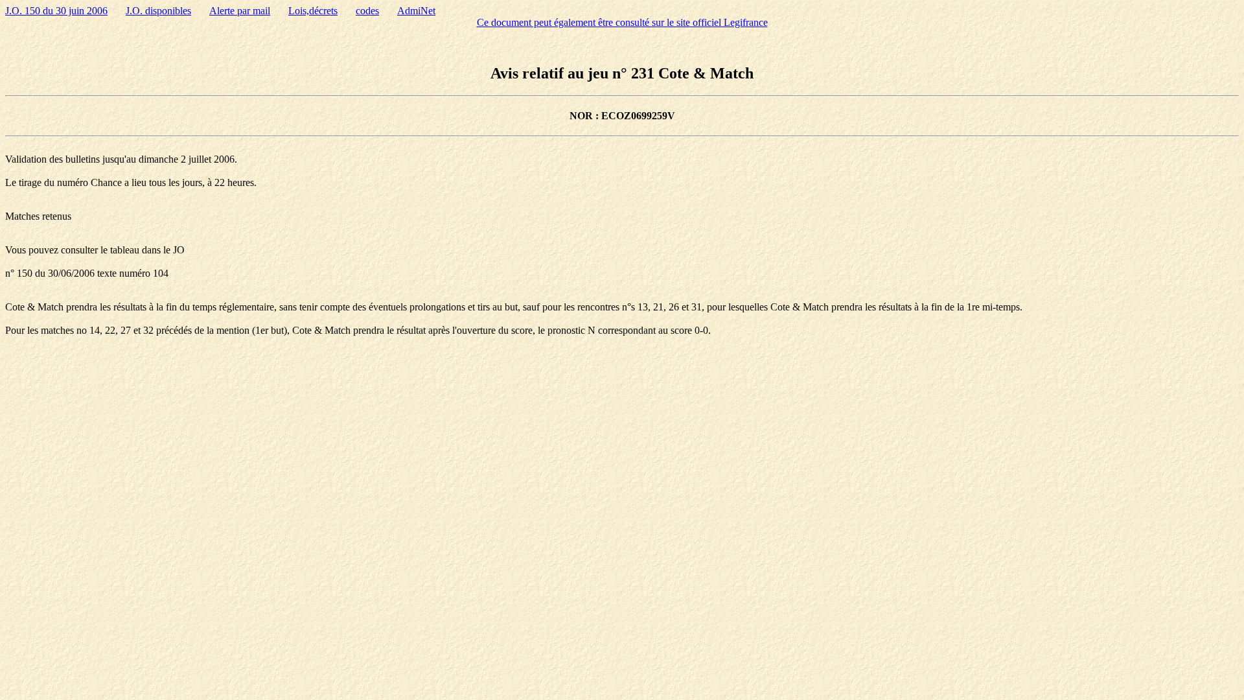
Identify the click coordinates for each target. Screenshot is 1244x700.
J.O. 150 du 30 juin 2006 (56, 10)
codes (367, 10)
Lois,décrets (313, 10)
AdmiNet (416, 10)
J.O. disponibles (158, 10)
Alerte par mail (239, 10)
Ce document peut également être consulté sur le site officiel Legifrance (622, 22)
